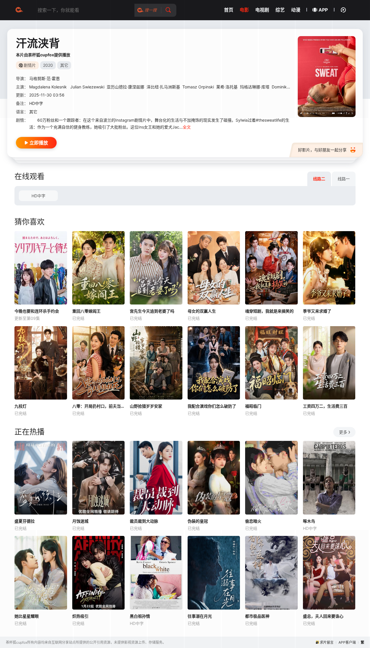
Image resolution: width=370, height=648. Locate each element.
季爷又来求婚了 (317, 311)
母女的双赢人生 (202, 311)
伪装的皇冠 (198, 521)
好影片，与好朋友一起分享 (322, 149)
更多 (343, 432)
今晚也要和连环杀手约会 (36, 311)
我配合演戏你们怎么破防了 (212, 406)
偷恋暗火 (253, 521)
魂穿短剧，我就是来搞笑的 (269, 311)
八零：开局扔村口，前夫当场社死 (98, 406)
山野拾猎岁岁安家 (146, 406)
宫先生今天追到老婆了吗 (152, 311)
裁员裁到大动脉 (144, 521)
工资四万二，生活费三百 (325, 406)
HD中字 (38, 195)
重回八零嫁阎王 (86, 311)
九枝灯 (20, 406)
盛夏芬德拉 (24, 521)
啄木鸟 (309, 521)
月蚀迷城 (80, 521)
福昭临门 (253, 406)
